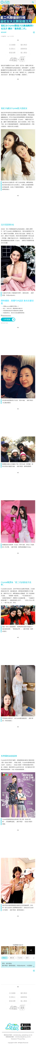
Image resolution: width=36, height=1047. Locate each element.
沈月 (27, 957)
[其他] (34, 33)
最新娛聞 (3, 32)
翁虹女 (12, 957)
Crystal (20, 957)
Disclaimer (14, 1039)
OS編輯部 (3, 36)
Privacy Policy (21, 1039)
